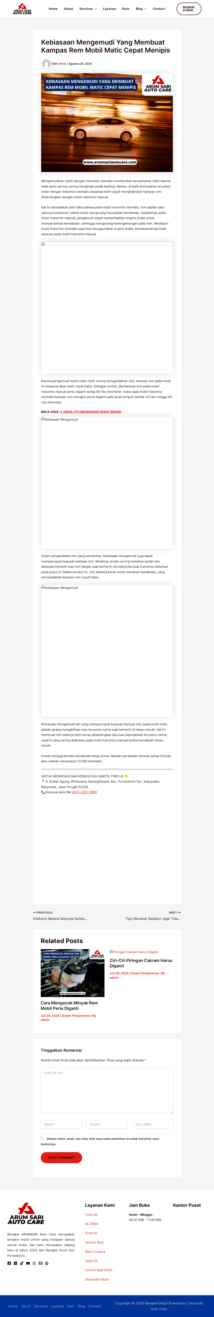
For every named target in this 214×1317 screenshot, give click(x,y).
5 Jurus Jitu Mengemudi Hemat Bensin (90, 411)
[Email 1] (40, 1263)
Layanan (109, 9)
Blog (139, 9)
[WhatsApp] (34, 1263)
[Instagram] (15, 1263)
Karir (126, 9)
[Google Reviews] (47, 1263)
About (68, 9)
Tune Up (91, 1215)
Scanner (91, 1233)
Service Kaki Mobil (98, 1270)
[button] (95, 8)
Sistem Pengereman (76, 1015)
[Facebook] (9, 1263)
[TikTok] (22, 1263)
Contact (159, 9)
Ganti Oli (91, 1261)
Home (53, 9)
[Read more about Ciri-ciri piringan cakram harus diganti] (134, 952)
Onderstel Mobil (97, 1279)
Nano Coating (95, 1252)
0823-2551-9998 (84, 792)
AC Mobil (91, 1224)
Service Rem (94, 1242)
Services (86, 9)
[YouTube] (28, 1263)
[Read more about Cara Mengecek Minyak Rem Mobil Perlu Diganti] (72, 973)
